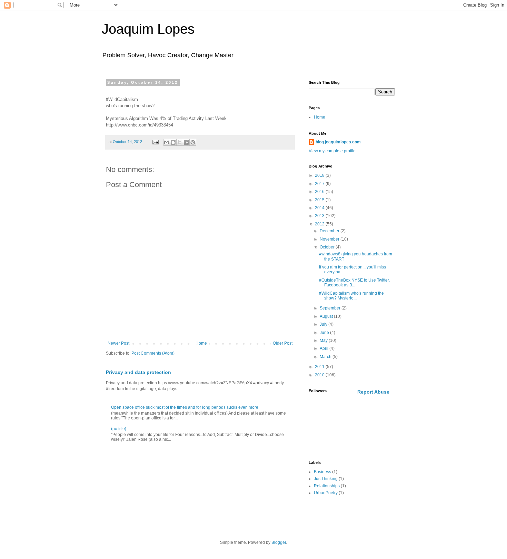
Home (201, 343)
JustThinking (326, 478)
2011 (320, 366)
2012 (320, 224)
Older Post (282, 343)
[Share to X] (179, 142)
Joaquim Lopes (148, 29)
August (327, 316)
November (330, 239)
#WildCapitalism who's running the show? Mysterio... (351, 296)
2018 (320, 175)
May (324, 340)
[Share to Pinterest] (192, 142)
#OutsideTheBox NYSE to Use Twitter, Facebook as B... (354, 282)
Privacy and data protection (138, 372)
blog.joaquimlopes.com (338, 142)
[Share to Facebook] (186, 142)
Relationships (327, 486)
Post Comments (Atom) (153, 353)
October (328, 247)
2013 (320, 215)
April (324, 348)
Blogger (278, 542)
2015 (320, 199)
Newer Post (118, 343)
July (324, 324)
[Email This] (166, 142)
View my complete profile (332, 151)
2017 (320, 183)
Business (322, 471)
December (330, 230)
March (326, 356)
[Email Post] (155, 142)
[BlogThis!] (173, 142)
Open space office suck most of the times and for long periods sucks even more (184, 407)
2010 (320, 375)
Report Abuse (373, 392)
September (330, 308)
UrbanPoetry (326, 492)
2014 (320, 207)
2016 (320, 191)
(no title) (118, 428)
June (325, 332)
